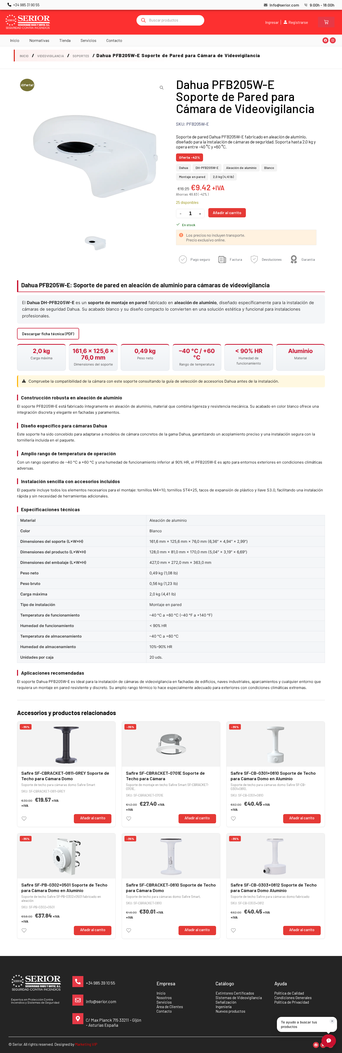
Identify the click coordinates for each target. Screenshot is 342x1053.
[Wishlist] (24, 818)
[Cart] (326, 22)
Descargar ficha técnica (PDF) (48, 333)
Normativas (39, 40)
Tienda (65, 40)
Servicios (88, 40)
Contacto (114, 40)
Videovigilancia (50, 56)
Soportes (81, 56)
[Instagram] (333, 40)
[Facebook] (325, 40)
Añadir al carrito (227, 212)
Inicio (14, 40)
